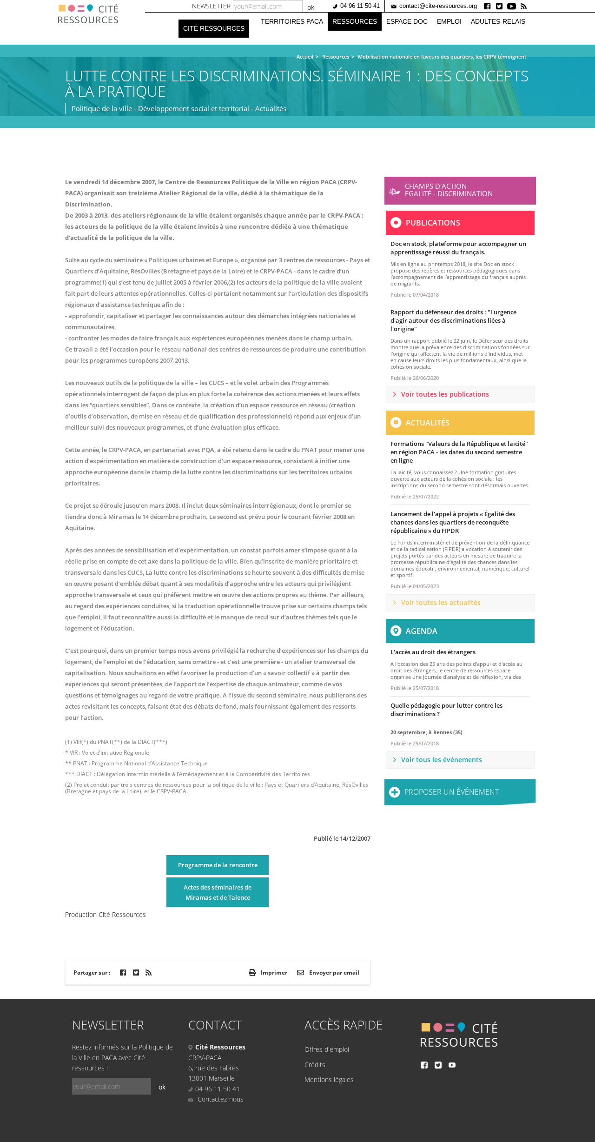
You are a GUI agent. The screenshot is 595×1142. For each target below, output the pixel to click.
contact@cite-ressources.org (438, 5)
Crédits (314, 1064)
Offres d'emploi (326, 1049)
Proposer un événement (451, 792)
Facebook (488, 6)
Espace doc (407, 21)
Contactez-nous (220, 1099)
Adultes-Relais (498, 21)
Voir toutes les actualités (441, 602)
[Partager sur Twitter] (136, 972)
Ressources (354, 21)
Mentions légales (329, 1079)
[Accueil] (91, 13)
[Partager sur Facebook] (123, 972)
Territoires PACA (292, 21)
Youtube (512, 6)
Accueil (305, 56)
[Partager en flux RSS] (148, 972)
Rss (524, 6)
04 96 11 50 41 (360, 5)
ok (310, 7)
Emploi (449, 21)
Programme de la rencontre (218, 865)
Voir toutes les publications (445, 394)
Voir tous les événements (441, 759)
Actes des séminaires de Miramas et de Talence (217, 892)
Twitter (500, 6)
